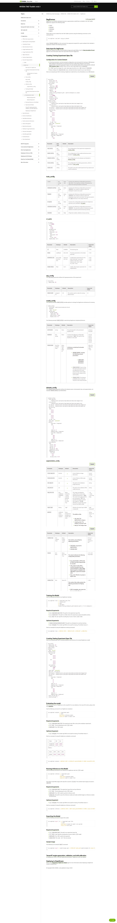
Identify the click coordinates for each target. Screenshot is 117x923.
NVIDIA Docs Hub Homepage (52, 13)
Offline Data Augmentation (28, 39)
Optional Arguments (52, 620)
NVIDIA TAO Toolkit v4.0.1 (73, 13)
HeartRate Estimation (27, 118)
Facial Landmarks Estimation (28, 121)
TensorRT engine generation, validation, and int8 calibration (66, 855)
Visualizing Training (26, 44)
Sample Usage (50, 842)
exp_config (50, 276)
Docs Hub (29, 1)
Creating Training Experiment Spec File (59, 55)
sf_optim (83, 203)
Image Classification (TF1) (28, 49)
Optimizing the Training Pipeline (29, 41)
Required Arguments (52, 610)
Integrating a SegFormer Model (59, 862)
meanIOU (51, 706)
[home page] (23, 1)
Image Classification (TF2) (28, 52)
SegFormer (82, 13)
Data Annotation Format (89, 50)
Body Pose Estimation (27, 126)
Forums (87, 1)
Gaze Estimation (26, 113)
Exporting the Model (53, 816)
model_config (71, 150)
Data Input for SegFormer (55, 49)
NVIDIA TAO (63, 13)
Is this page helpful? (90, 19)
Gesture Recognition (27, 123)
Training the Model (52, 595)
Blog (84, 1)
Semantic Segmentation (27, 59)
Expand (92, 76)
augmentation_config (52, 461)
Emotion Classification (27, 115)
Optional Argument (52, 731)
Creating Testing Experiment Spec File (59, 638)
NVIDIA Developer (77, 1)
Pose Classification (26, 139)
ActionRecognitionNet (27, 134)
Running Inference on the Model (57, 769)
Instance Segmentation (27, 57)
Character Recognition (27, 131)
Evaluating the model (53, 703)
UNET (25, 62)
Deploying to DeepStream (55, 861)
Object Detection (26, 54)
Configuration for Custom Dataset (56, 59)
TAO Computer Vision (54, 66)
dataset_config (71, 159)
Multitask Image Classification (29, 128)
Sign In (95, 1)
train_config (76, 164)
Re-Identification (26, 136)
